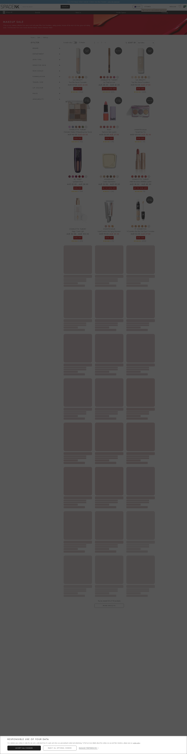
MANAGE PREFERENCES (88, 748)
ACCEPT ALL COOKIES (24, 748)
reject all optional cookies (60, 748)
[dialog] (93, 745)
